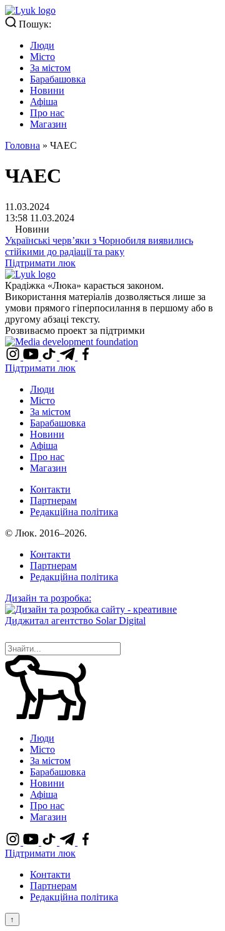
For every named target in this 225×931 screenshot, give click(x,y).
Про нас (47, 113)
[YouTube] (32, 356)
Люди (42, 45)
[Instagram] (14, 356)
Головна (22, 145)
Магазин (48, 124)
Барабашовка (58, 79)
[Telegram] (68, 356)
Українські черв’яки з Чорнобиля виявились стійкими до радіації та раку (99, 246)
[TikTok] (50, 356)
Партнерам (53, 500)
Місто (42, 56)
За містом (50, 68)
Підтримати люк (40, 263)
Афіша (44, 101)
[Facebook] (85, 356)
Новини (47, 90)
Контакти (50, 489)
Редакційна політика (74, 511)
